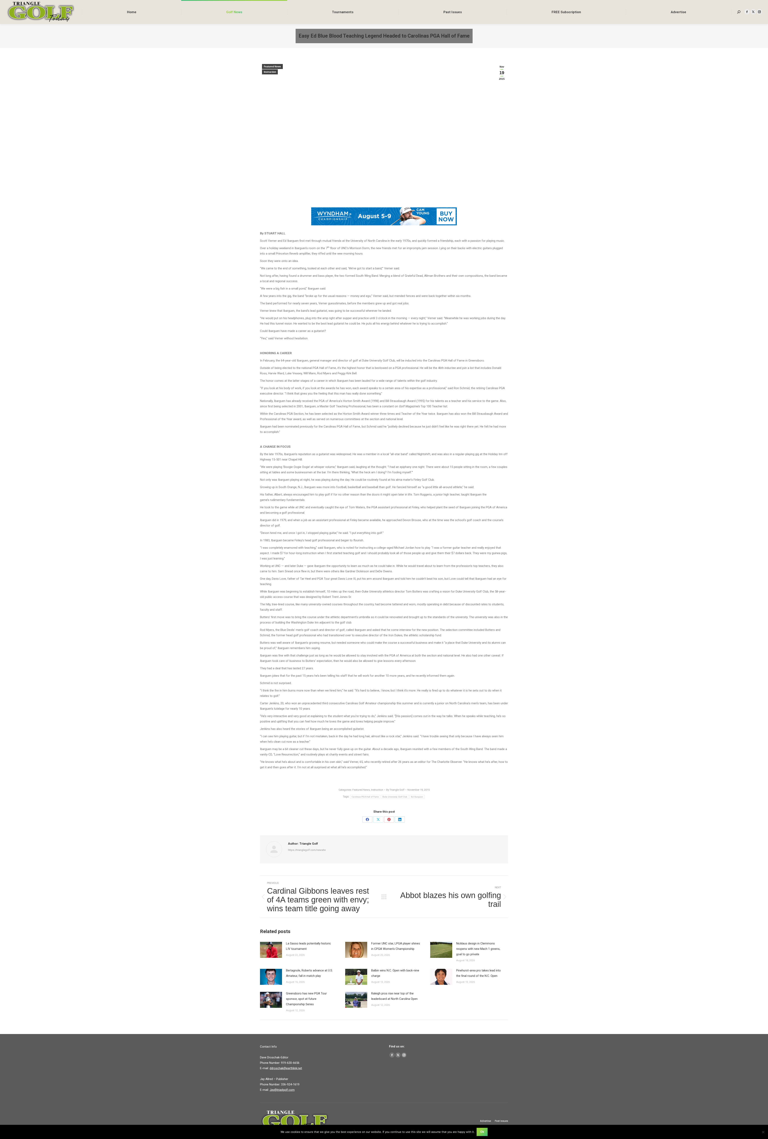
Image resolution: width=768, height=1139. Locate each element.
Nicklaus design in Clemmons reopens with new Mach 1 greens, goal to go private (478, 949)
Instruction (270, 72)
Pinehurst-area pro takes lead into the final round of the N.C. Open (478, 973)
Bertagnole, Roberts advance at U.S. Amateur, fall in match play (309, 973)
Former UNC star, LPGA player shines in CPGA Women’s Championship (395, 946)
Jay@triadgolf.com (282, 1090)
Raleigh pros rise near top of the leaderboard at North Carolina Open (394, 996)
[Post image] (271, 950)
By (395, 789)
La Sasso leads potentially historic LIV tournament (308, 946)
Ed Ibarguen (417, 797)
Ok (482, 1132)
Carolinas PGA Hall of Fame (365, 797)
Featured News (272, 66)
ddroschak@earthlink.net (286, 1068)
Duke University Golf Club (394, 797)
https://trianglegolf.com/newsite (307, 849)
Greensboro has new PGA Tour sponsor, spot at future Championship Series (306, 999)
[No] (763, 1132)
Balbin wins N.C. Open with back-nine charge (395, 973)
